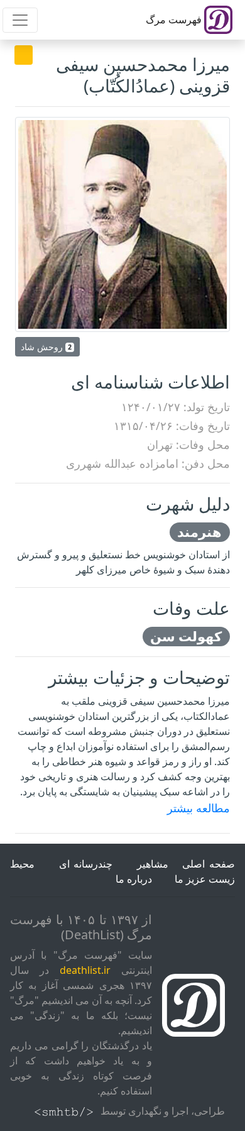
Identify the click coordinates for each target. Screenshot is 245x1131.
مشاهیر (152, 864)
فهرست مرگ (175, 19)
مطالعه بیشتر (198, 807)
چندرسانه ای (86, 864)
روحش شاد (46, 347)
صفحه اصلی (208, 864)
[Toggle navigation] (20, 20)
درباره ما (134, 879)
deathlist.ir (85, 970)
